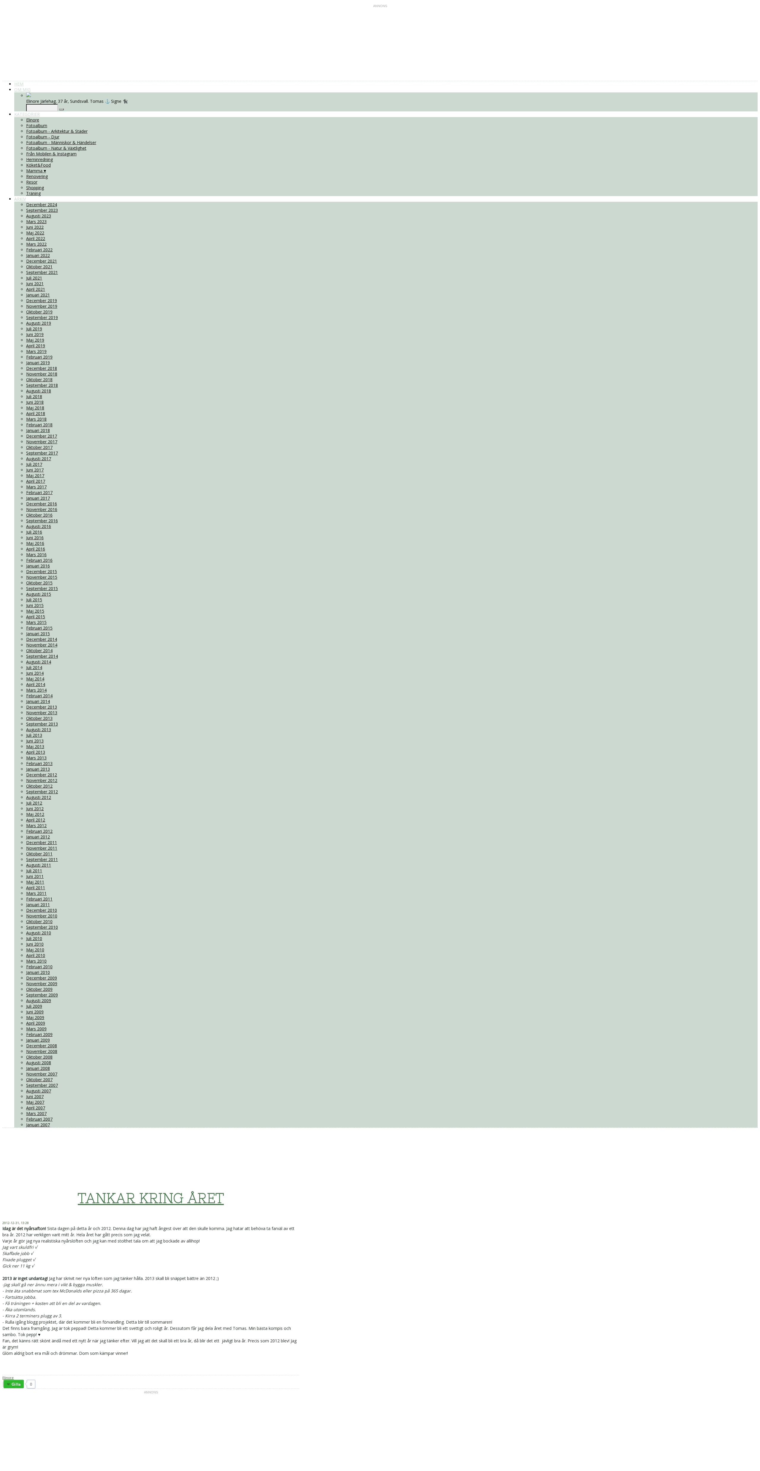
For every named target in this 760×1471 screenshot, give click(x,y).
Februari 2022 (39, 250)
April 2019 (35, 346)
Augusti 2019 (38, 323)
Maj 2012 (35, 814)
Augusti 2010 (38, 933)
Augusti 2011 (38, 865)
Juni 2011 (35, 876)
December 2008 (41, 1046)
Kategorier (27, 114)
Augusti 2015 (38, 594)
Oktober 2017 (39, 447)
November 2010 (41, 916)
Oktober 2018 (39, 379)
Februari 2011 (39, 899)
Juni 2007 (35, 1096)
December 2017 (41, 436)
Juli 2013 (34, 735)
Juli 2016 (34, 532)
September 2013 (42, 724)
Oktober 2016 (39, 515)
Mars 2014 (36, 690)
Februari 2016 (39, 560)
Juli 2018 (34, 396)
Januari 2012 (38, 837)
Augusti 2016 (38, 526)
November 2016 (41, 509)
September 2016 (42, 521)
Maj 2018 (35, 408)
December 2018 (41, 368)
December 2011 (41, 842)
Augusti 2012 (38, 797)
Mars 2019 (36, 351)
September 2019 (42, 317)
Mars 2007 (36, 1113)
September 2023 (42, 210)
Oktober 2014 (39, 650)
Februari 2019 (39, 357)
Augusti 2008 (38, 1062)
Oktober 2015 (39, 583)
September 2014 (42, 656)
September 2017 (42, 453)
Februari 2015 (39, 628)
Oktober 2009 (39, 989)
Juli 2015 (34, 600)
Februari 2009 (39, 1034)
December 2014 (41, 639)
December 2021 (41, 261)
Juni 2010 (35, 944)
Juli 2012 (34, 803)
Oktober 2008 (39, 1057)
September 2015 (42, 588)
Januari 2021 (38, 295)
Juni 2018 (35, 402)
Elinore (32, 120)
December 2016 (41, 504)
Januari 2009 (38, 1040)
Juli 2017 (34, 464)
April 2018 (35, 413)
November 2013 (41, 712)
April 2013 (35, 752)
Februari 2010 (39, 966)
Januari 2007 (38, 1125)
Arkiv (20, 199)
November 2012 (41, 780)
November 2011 (41, 848)
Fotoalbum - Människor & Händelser (61, 142)
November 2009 (41, 983)
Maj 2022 (35, 233)
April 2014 (35, 684)
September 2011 (42, 859)
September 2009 (42, 995)
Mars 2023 (36, 221)
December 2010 (41, 910)
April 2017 (35, 481)
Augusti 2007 (38, 1091)
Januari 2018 (38, 430)
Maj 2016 (35, 543)
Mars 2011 (36, 893)
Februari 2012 (39, 831)
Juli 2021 (34, 278)
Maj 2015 (35, 611)
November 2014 (41, 645)
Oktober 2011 (39, 854)
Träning (33, 193)
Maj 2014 (35, 679)
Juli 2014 (34, 667)
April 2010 (35, 955)
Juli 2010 (34, 938)
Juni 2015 (35, 605)
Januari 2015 (38, 633)
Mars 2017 (36, 487)
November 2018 (41, 374)
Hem (18, 84)
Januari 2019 (38, 362)
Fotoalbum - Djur (42, 137)
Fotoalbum (36, 125)
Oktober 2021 (39, 266)
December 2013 (41, 707)
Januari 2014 (38, 701)
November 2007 (41, 1074)
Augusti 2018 (38, 391)
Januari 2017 (38, 498)
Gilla (16, 1384)
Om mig (22, 89)
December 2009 (41, 978)
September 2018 (42, 385)
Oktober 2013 (39, 718)
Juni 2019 (35, 334)
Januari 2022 (38, 255)
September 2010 (42, 927)
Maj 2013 (35, 746)
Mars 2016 (36, 554)
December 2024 (41, 204)
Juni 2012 (35, 808)
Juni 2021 (35, 283)
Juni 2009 (35, 1012)
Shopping (35, 187)
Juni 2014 (35, 673)
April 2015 (35, 616)
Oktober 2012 (39, 786)
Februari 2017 (39, 492)
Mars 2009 (36, 1029)
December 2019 (41, 300)
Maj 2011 (35, 882)
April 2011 (35, 887)
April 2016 (35, 549)
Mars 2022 (36, 244)
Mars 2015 (36, 622)
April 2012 (35, 820)
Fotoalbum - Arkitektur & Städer (57, 131)
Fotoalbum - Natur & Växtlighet (56, 148)
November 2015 (41, 577)
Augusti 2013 (38, 729)
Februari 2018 (39, 425)
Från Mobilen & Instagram (51, 154)
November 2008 (41, 1051)
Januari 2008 (38, 1068)
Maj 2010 (35, 950)
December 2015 (41, 571)
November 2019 (41, 306)
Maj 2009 (35, 1017)
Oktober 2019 (39, 312)
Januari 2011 (38, 904)
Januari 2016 (38, 566)
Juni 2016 (35, 537)
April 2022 (35, 238)
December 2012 (41, 775)
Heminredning (39, 159)
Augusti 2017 (38, 458)
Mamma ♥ (36, 171)
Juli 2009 (34, 1006)
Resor (31, 182)
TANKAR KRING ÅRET (151, 1198)
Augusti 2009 (38, 1000)
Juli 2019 (34, 329)
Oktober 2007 (39, 1079)
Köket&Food (38, 165)
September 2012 (42, 791)
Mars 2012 (36, 825)
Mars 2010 (36, 961)
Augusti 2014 (38, 662)
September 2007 (42, 1085)
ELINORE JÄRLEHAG (135, 1148)
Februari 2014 (39, 696)
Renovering (37, 176)
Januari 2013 (38, 769)
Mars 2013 (36, 758)
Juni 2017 (35, 470)
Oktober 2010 (39, 921)
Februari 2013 (39, 763)
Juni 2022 (35, 227)
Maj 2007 (35, 1102)
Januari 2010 (38, 972)
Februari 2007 (39, 1119)
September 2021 (42, 272)
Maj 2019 (35, 340)
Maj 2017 (35, 475)
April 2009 (35, 1023)
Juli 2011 (34, 871)
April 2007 (35, 1108)
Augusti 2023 (38, 216)
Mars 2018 (36, 419)
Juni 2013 (35, 741)
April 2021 (35, 289)
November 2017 (41, 441)
